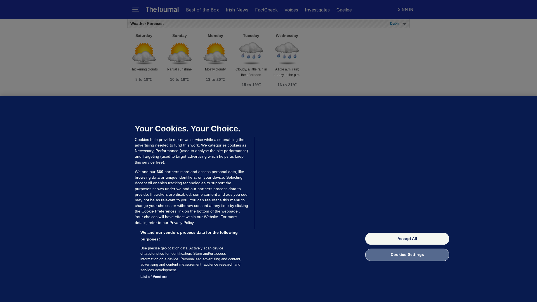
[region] (268, 199)
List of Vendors (153, 277)
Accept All (407, 238)
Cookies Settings (407, 255)
